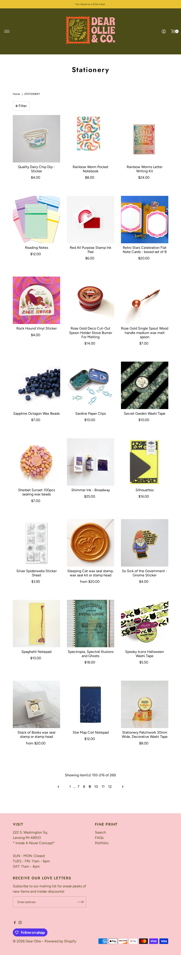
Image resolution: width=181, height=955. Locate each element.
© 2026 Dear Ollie (27, 941)
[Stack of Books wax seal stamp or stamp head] (36, 704)
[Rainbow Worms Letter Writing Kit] (144, 139)
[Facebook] (15, 923)
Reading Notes (36, 247)
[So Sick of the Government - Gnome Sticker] (144, 543)
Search (100, 832)
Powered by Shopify (60, 941)
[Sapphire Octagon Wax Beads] (36, 385)
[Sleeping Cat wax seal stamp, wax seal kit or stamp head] (90, 543)
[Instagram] (20, 923)
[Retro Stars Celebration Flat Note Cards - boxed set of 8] (144, 219)
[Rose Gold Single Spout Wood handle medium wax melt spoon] (144, 300)
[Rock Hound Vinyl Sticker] (36, 300)
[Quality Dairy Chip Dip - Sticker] (36, 139)
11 (103, 786)
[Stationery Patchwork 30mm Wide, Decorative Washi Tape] (144, 704)
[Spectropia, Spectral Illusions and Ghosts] (90, 623)
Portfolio (101, 843)
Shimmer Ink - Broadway (90, 490)
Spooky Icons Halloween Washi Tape (144, 654)
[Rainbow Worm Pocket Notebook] (90, 139)
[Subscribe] (80, 901)
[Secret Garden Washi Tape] (144, 385)
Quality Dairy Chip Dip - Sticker (36, 169)
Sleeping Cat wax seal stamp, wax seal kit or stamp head (90, 573)
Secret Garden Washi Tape (144, 413)
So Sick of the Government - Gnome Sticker (144, 573)
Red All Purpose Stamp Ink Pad (90, 249)
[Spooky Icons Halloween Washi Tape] (144, 623)
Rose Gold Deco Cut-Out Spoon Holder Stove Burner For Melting (90, 332)
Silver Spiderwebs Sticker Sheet (36, 573)
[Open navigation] (7, 31)
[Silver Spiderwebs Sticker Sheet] (36, 543)
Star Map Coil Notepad (91, 732)
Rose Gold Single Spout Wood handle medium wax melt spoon (144, 332)
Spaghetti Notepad (36, 652)
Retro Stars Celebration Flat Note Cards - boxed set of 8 (145, 249)
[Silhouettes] (144, 462)
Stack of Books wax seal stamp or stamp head (36, 734)
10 (96, 786)
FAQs (99, 838)
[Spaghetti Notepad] (36, 623)
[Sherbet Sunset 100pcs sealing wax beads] (36, 462)
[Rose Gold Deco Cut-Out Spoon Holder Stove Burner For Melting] (90, 300)
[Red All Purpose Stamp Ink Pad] (90, 219)
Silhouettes (145, 490)
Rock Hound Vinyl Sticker (36, 328)
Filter (23, 106)
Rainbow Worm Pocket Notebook (90, 169)
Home (16, 94)
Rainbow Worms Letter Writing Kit (144, 169)
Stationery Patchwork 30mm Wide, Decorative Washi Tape (145, 734)
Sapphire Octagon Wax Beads (36, 413)
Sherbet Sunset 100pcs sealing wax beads (36, 492)
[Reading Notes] (36, 219)
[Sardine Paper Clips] (90, 385)
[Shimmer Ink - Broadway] (90, 462)
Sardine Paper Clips (90, 413)
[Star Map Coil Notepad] (90, 704)
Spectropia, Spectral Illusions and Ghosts (90, 654)
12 (110, 786)
